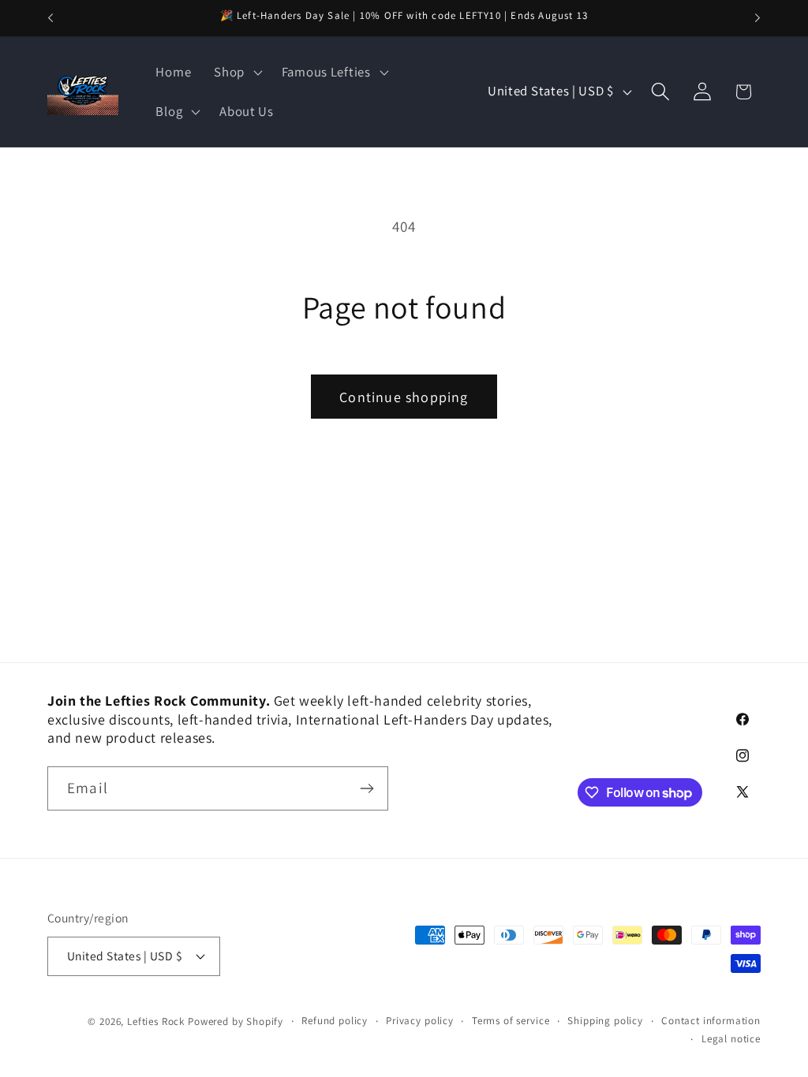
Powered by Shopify (235, 1021)
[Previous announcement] (50, 18)
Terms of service (510, 1020)
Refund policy (334, 1020)
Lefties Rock (156, 1021)
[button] (237, 72)
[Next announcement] (757, 18)
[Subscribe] (366, 788)
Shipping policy (605, 1020)
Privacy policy (420, 1020)
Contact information (711, 1020)
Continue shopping (403, 397)
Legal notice (731, 1038)
